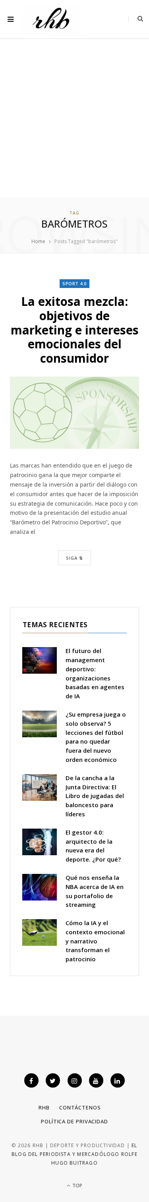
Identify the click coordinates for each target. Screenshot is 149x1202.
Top (76, 1185)
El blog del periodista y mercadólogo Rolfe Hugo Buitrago (74, 1154)
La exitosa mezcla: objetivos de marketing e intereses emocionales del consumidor (75, 329)
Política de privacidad (74, 1121)
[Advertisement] (74, 118)
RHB (44, 1107)
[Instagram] (75, 1080)
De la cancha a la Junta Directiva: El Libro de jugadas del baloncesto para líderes (95, 796)
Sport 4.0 (74, 283)
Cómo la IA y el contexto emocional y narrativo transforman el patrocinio (95, 941)
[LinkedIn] (117, 1080)
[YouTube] (96, 1080)
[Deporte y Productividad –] (51, 19)
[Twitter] (53, 1080)
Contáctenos (80, 1107)
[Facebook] (31, 1080)
